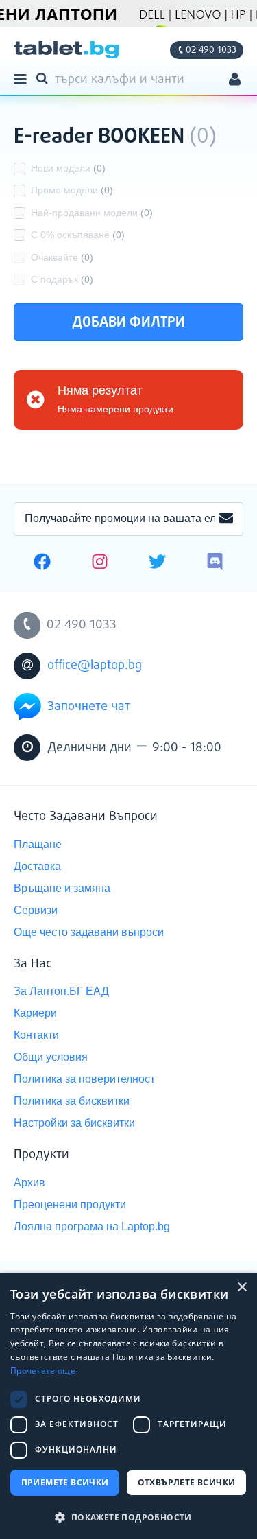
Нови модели (68, 168)
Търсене (44, 77)
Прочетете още (42, 1370)
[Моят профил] (234, 80)
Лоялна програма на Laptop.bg (92, 1226)
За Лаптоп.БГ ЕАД (61, 991)
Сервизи (36, 910)
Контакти (36, 1035)
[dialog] (128, 1406)
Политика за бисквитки (72, 1101)
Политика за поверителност (84, 1079)
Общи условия (51, 1057)
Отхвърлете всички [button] (187, 1482)
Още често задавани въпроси (89, 932)
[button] (128, 1516)
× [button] (241, 1287)
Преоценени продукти (70, 1204)
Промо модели (72, 190)
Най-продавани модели (92, 212)
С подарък (62, 279)
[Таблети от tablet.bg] (66, 49)
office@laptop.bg (94, 665)
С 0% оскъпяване (78, 234)
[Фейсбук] (42, 563)
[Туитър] (157, 563)
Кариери (35, 1013)
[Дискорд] (214, 563)
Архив (29, 1182)
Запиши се (226, 518)
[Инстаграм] (99, 563)
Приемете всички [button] (65, 1482)
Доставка (37, 866)
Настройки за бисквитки (74, 1123)
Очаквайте (62, 257)
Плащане (38, 844)
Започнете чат (88, 706)
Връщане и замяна (62, 888)
